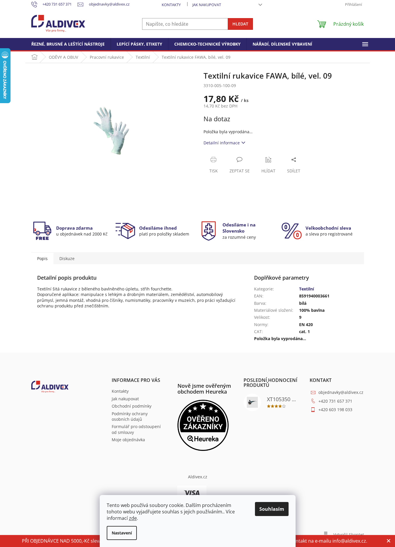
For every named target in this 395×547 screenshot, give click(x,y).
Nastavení (122, 533)
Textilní (306, 289)
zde (133, 518)
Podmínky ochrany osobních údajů (130, 416)
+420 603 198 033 (335, 409)
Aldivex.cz (197, 477)
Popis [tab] (42, 258)
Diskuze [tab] (67, 258)
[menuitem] (68, 44)
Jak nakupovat (206, 4)
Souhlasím (271, 509)
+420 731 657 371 (335, 401)
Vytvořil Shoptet (348, 534)
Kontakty (171, 4)
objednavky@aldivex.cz (340, 392)
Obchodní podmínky (131, 406)
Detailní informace (221, 143)
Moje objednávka (128, 439)
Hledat (240, 24)
